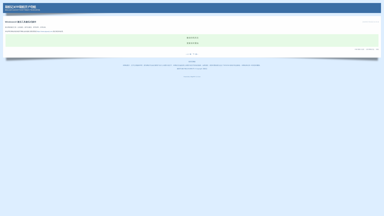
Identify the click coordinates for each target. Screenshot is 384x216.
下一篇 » (195, 54)
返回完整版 (192, 61)
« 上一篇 (188, 54)
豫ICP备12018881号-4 (189, 69)
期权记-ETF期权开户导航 (20, 7)
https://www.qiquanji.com (45, 31)
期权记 (205, 69)
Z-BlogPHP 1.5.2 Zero (195, 76)
